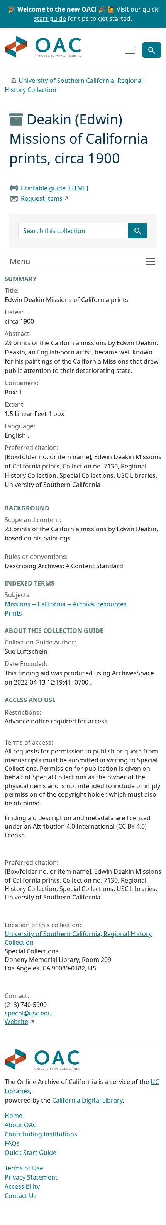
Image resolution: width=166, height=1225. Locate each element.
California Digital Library (87, 1100)
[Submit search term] (137, 230)
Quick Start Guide (30, 1152)
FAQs (12, 1143)
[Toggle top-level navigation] (130, 50)
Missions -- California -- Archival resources (66, 604)
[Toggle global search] (151, 50)
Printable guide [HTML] (54, 188)
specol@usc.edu (28, 1013)
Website (16, 1021)
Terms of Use (24, 1168)
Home (13, 1115)
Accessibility (22, 1186)
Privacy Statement (31, 1177)
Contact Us (21, 1195)
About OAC (21, 1125)
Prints (13, 613)
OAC (43, 47)
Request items (42, 198)
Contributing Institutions (41, 1134)
